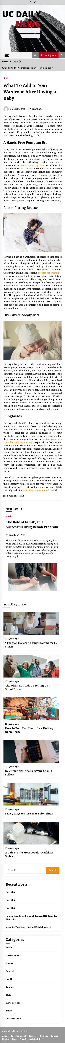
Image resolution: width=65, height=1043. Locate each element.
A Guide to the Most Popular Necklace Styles (29, 854)
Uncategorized (13, 1018)
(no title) (10, 892)
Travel (9, 1010)
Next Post (12, 508)
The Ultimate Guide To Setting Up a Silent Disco (27, 687)
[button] (35, 55)
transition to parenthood (36, 490)
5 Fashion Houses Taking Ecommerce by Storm (31, 644)
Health (9, 516)
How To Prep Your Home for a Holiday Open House (29, 730)
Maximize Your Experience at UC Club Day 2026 (28, 927)
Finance (9, 963)
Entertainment (13, 955)
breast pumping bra (32, 165)
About (5, 1035)
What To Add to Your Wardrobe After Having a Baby (29, 92)
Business (10, 947)
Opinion (10, 987)
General (10, 971)
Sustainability (13, 1002)
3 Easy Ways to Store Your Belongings (29, 813)
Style (6, 78)
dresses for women (48, 272)
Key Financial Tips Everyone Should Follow (28, 772)
